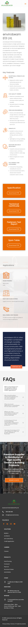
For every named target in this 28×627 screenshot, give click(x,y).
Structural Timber (9, 569)
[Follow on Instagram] (10, 523)
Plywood (6, 566)
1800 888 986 (9, 511)
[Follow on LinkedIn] (7, 523)
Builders (6, 533)
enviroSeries (7, 572)
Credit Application (9, 541)
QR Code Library (8, 538)
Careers (6, 551)
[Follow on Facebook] (3, 523)
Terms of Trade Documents (18, 624)
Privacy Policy (6, 624)
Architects (7, 536)
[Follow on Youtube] (14, 523)
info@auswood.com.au (12, 515)
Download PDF (14, 193)
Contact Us (16, 366)
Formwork (7, 564)
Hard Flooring (7, 561)
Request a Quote (14, 480)
